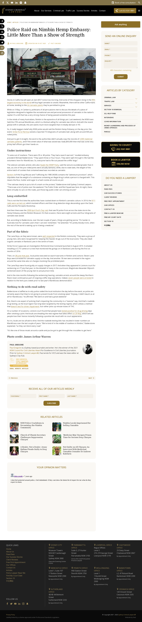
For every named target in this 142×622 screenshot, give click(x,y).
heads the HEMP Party (49, 165)
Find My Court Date (112, 217)
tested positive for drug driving (75, 311)
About (36, 10)
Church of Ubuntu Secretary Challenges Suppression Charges (33, 437)
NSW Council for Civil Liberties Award (25, 350)
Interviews (109, 117)
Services (107, 105)
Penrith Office (80, 568)
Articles (94, 10)
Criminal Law (58, 10)
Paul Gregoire (17, 43)
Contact (102, 10)
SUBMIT (120, 76)
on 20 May (77, 313)
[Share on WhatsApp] (2, 37)
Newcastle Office (59, 568)
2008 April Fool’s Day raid (37, 210)
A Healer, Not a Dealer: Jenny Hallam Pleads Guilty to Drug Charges (33, 449)
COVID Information (112, 121)
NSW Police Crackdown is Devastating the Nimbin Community (32, 425)
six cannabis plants (35, 105)
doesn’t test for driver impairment (25, 306)
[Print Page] (2, 53)
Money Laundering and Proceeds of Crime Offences (119, 127)
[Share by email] (2, 48)
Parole (107, 132)
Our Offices (109, 205)
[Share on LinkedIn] (2, 32)
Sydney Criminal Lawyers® (28, 353)
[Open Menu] (139, 10)
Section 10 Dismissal (113, 109)
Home (9, 22)
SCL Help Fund (110, 113)
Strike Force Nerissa (21, 132)
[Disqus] (51, 500)
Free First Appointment (114, 201)
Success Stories (83, 10)
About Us (108, 185)
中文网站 (107, 225)
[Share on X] (2, 26)
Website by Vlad (130, 617)
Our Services (46, 10)
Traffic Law (70, 10)
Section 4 (11, 174)
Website (18, 368)
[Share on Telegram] (2, 42)
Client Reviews (110, 197)
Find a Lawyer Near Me (113, 213)
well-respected (48, 236)
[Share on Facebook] (2, 21)
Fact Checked (56, 43)
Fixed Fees (108, 189)
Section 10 (108, 221)
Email (12, 368)
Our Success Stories (113, 193)
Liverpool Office (104, 545)
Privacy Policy (10, 615)
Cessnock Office (126, 589)
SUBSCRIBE (51, 403)
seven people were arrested (79, 278)
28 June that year (22, 256)
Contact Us (109, 209)
